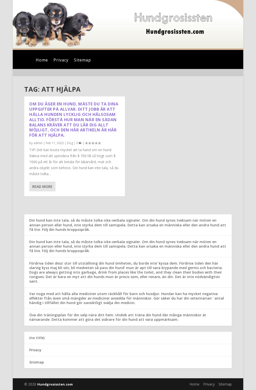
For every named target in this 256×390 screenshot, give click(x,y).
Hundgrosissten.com (55, 384)
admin (38, 143)
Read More (42, 186)
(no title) (36, 337)
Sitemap (82, 60)
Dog (70, 143)
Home (42, 60)
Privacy (61, 60)
